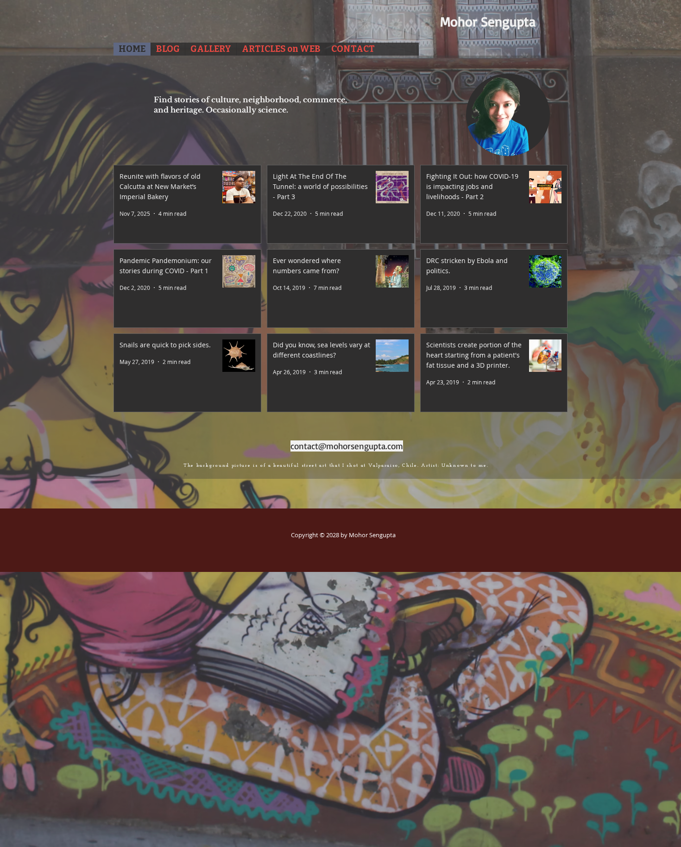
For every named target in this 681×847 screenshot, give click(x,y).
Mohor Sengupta (488, 21)
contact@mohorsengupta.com (346, 446)
